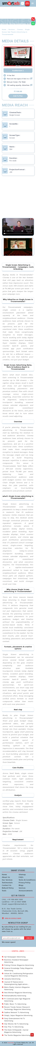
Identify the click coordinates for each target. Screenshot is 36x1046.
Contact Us (6, 885)
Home (4, 874)
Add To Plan (18, 96)
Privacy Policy (24, 883)
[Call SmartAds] (33, 19)
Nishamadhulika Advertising (15, 996)
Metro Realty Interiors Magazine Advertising (17, 988)
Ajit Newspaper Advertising (15, 957)
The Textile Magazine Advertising (17, 1035)
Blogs (21, 885)
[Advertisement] (18, 197)
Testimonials (7, 883)
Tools (4, 891)
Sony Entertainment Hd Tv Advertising (14, 1020)
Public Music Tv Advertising (15, 1004)
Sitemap (22, 874)
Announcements (26, 891)
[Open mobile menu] (32, 3)
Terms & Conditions (26, 880)
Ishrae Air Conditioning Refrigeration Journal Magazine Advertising (18, 975)
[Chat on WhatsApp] (33, 23)
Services (22, 888)
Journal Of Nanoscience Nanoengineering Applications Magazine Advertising (15, 983)
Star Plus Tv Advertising (13, 1027)
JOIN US (29, 938)
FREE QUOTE (27, 3)
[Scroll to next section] (32, 1034)
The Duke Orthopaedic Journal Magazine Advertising (16, 1031)
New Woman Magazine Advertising (17, 993)
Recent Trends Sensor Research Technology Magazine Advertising (17, 1008)
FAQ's (21, 877)
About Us (6, 877)
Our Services (7, 880)
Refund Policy (8, 888)
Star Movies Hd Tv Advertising (16, 1024)
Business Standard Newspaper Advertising (16, 961)
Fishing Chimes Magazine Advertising (19, 965)
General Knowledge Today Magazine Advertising (18, 969)
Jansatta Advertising (12, 979)
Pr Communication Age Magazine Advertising (17, 1000)
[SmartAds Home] (11, 3)
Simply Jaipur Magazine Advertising (18, 1015)
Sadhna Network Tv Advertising (16, 1012)
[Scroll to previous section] (32, 1030)
